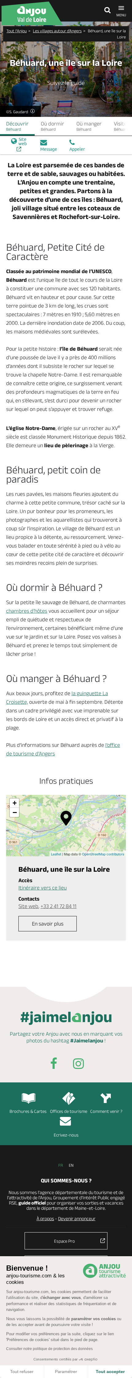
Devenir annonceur (76, 1218)
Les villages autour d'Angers (57, 30)
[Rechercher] (106, 11)
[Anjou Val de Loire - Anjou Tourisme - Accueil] (32, 13)
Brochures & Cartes (28, 1111)
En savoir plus (48, 924)
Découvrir (17, 126)
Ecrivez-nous (66, 1134)
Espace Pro (64, 1241)
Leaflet (56, 853)
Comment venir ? (106, 1111)
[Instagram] (78, 1064)
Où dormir (52, 126)
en (71, 1165)
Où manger (89, 126)
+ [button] (15, 803)
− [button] (15, 812)
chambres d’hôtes (26, 611)
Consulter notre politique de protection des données (49, 1349)
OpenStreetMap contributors (103, 853)
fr (60, 1165)
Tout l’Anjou (16, 30)
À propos (45, 1218)
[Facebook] (54, 1064)
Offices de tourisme (68, 1111)
